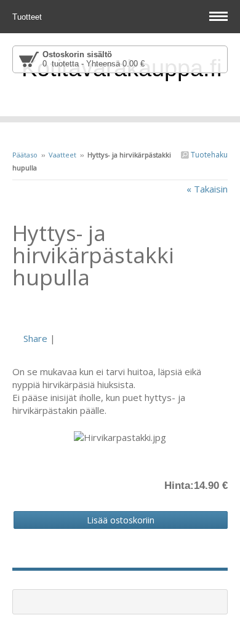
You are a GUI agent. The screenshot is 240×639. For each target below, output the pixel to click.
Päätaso (25, 154)
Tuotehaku (208, 154)
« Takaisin (207, 189)
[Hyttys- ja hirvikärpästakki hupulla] (120, 310)
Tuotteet (28, 17)
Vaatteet (62, 154)
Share (35, 338)
